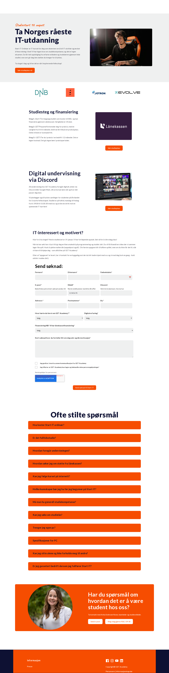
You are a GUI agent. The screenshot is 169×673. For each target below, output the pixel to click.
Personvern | (111, 671)
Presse (29, 666)
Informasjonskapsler (124, 671)
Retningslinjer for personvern (45, 372)
